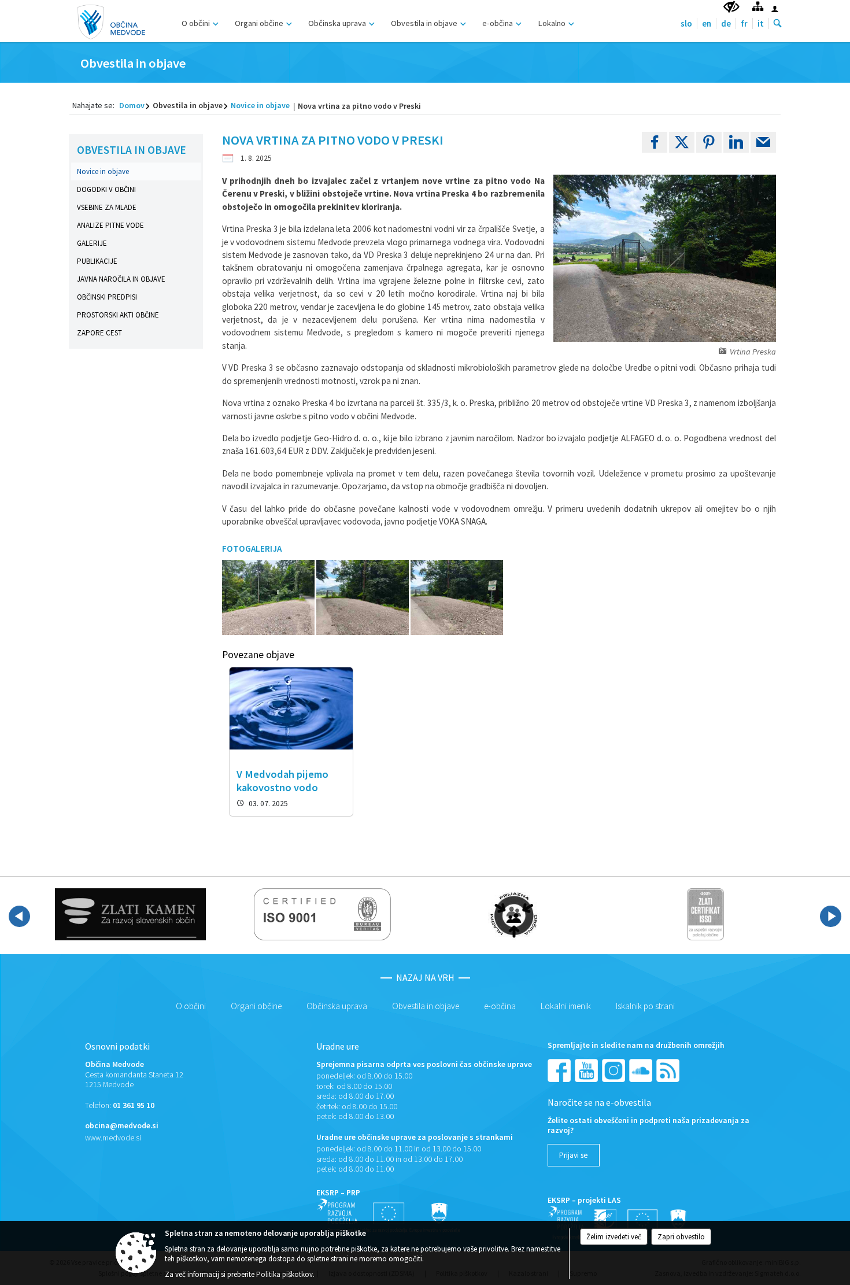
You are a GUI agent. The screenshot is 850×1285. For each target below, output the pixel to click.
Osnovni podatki (117, 1046)
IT (760, 23)
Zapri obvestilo (681, 1237)
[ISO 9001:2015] (322, 914)
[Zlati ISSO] (705, 914)
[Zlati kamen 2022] (130, 914)
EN (706, 23)
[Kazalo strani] (757, 6)
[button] (19, 916)
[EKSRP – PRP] (388, 1215)
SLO (686, 23)
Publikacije (97, 261)
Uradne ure (337, 1046)
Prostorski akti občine (118, 315)
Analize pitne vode (110, 225)
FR (744, 23)
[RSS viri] (669, 1069)
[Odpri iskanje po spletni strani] (778, 24)
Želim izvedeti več (613, 1237)
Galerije (92, 243)
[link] (654, 142)
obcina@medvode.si (121, 1126)
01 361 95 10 (133, 1105)
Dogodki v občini (106, 189)
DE (726, 23)
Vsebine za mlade (106, 207)
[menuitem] (198, 21)
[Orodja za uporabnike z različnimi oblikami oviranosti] (731, 7)
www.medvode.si (113, 1138)
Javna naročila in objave (121, 279)
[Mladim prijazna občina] (514, 914)
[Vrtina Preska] (269, 598)
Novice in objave (260, 105)
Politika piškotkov (284, 1274)
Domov (132, 105)
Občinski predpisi (107, 297)
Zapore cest (99, 333)
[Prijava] (775, 9)
